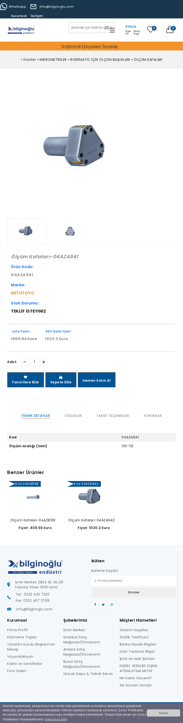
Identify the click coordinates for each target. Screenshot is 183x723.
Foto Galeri (16, 670)
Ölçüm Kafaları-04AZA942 (91, 520)
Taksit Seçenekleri (112, 415)
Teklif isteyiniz (28, 311)
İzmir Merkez (74, 630)
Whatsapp (17, 6)
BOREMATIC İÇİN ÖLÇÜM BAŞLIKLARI (100, 59)
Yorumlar (153, 415)
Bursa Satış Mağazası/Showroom (82, 664)
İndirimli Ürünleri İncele (89, 46)
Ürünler (29, 59)
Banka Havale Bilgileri (138, 644)
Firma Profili (17, 630)
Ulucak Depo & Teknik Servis (88, 673)
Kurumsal (19, 15)
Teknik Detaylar (35, 415)
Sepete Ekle (61, 382)
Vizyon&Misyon (20, 656)
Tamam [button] (163, 713)
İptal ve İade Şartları (137, 658)
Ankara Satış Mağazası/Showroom (82, 652)
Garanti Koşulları (134, 630)
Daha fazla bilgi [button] (56, 719)
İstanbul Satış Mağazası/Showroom (82, 640)
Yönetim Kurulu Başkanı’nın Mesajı (31, 647)
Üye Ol (128, 32)
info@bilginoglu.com (57, 6)
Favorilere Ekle (25, 382)
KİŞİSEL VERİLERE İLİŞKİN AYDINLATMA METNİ (138, 668)
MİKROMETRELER (53, 59)
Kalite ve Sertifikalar (24, 663)
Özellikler (73, 415)
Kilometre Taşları (22, 637)
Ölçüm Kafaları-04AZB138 (33, 520)
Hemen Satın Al (97, 380)
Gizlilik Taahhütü (134, 637)
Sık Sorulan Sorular (136, 685)
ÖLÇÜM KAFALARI (148, 59)
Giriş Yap (136, 32)
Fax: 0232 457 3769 (33, 600)
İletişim (37, 15)
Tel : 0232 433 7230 (33, 594)
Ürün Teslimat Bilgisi (137, 651)
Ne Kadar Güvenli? (136, 678)
